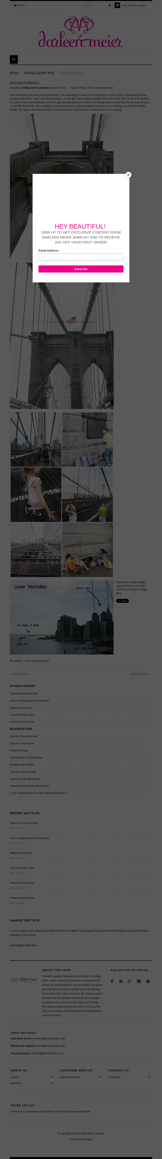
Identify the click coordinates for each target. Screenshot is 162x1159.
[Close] (128, 175)
